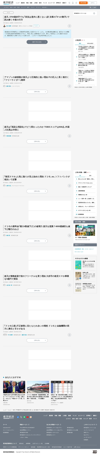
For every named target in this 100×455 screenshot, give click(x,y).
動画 (40, 2)
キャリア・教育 (25, 7)
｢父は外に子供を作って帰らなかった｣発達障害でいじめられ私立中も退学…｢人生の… (86, 48)
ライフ (33, 7)
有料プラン (86, 432)
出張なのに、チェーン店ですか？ (86, 206)
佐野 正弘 (8, 185)
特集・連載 (29, 2)
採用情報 (28, 443)
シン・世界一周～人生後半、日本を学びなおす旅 (86, 198)
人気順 (36, 2)
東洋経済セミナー (51, 435)
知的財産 (33, 447)
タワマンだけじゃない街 (84, 210)
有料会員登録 (83, 2)
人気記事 (78, 40)
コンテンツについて (89, 430)
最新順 (23, 2)
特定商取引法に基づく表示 (43, 447)
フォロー (36, 26)
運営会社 (21, 443)
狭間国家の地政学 (87, 283)
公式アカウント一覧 (37, 443)
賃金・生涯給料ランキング (84, 186)
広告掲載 (47, 443)
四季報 (58, 2)
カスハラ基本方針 (67, 447)
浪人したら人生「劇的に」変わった (86, 179)
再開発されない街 (82, 194)
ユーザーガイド (87, 437)
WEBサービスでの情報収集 (10, 447)
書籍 (63, 2)
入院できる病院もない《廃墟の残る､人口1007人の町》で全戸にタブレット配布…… (86, 56)
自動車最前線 (81, 190)
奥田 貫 (8, 235)
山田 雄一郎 (9, 285)
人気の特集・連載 (80, 172)
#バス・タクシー (89, 249)
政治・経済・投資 (15, 7)
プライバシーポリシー (23, 447)
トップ (17, 2)
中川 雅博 (10, 334)
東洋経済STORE (24, 432)
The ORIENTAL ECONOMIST (27, 427)
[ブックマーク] (69, 26)
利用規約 (86, 439)
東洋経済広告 (70, 427)
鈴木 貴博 (8, 26)
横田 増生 (8, 86)
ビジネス (6, 7)
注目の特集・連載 (80, 221)
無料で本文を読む (37, 42)
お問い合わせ (77, 447)
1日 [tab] (80, 175)
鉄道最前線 (81, 214)
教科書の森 (70, 432)
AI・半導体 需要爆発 (81, 237)
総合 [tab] (80, 43)
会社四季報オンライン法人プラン (55, 430)
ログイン (93, 2)
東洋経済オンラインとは (80, 13)
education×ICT (6, 427)
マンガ (45, 2)
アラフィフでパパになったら (85, 183)
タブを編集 (93, 7)
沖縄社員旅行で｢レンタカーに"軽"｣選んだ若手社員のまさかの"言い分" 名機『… (86, 80)
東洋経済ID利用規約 (57, 447)
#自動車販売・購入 (79, 249)
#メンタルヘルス (79, 251)
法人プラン (86, 435)
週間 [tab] (90, 175)
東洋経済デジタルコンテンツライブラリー (30, 435)
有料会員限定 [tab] (90, 43)
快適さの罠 (85, 272)
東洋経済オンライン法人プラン (54, 427)
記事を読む (37, 91)
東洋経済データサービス (53, 432)
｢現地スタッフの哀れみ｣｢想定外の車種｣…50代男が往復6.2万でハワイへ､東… (86, 72)
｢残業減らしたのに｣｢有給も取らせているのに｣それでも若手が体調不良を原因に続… (86, 64)
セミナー (50, 2)
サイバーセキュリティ (8, 430)
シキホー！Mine (24, 437)
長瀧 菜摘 (8, 136)
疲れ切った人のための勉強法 (89, 262)
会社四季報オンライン (25, 430)
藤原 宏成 (24, 334)
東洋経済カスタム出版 (72, 430)
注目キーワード (79, 244)
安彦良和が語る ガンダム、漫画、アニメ (86, 202)
